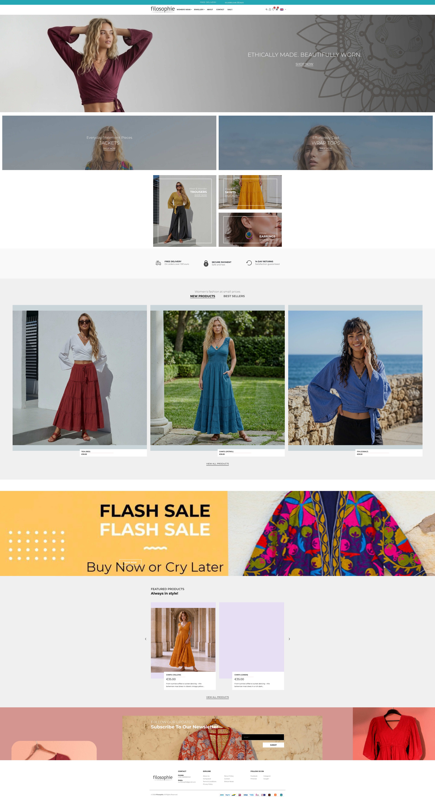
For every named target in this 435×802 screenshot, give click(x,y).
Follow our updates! (172, 722)
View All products (217, 463)
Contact (220, 10)
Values (229, 781)
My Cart (276, 10)
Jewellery (199, 10)
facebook (254, 776)
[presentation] (145, 638)
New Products (202, 296)
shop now (130, 562)
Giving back (207, 779)
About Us (206, 776)
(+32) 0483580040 (184, 777)
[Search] (266, 9)
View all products (217, 697)
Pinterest (254, 779)
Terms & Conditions (209, 781)
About (210, 10)
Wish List (273, 10)
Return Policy (229, 776)
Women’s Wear (184, 10)
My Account (270, 11)
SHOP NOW (109, 148)
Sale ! (229, 10)
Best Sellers (234, 296)
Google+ (266, 779)
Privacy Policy (208, 784)
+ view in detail (79, 378)
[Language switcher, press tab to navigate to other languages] (283, 9)
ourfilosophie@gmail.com (187, 782)
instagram (267, 776)
